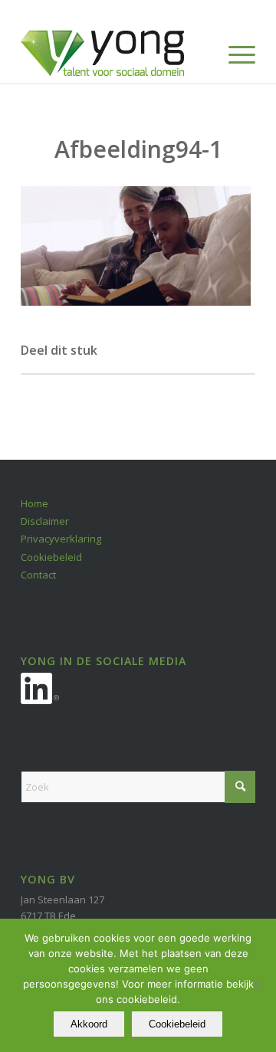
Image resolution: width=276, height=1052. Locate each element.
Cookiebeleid (51, 557)
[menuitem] (234, 53)
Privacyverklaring (61, 539)
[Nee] (256, 985)
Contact (38, 575)
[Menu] (234, 53)
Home (34, 503)
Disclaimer (45, 521)
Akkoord (89, 1024)
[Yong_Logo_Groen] (115, 53)
